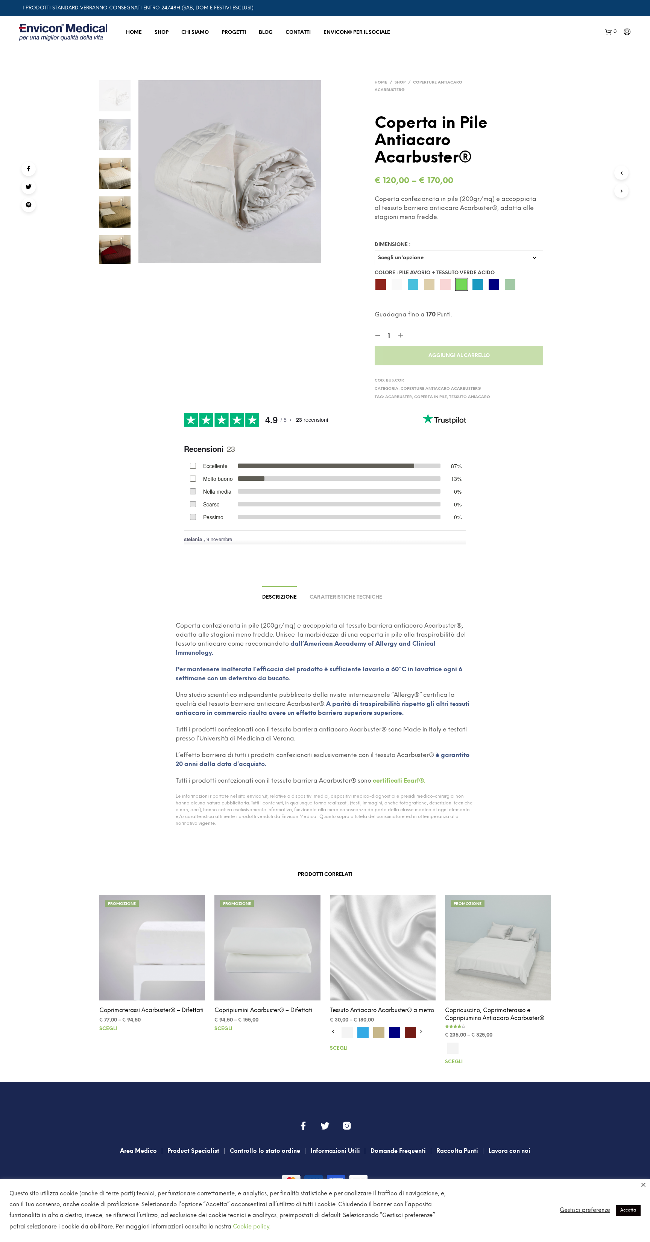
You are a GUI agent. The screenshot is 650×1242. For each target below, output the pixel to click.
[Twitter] (28, 187)
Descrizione (279, 597)
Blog (266, 32)
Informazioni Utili (335, 1151)
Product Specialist (193, 1151)
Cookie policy (251, 1227)
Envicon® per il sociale (356, 32)
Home (134, 32)
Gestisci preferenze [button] (585, 1210)
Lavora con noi (509, 1151)
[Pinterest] (28, 205)
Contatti (298, 32)
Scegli (108, 1028)
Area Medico (138, 1151)
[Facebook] (28, 169)
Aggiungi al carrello (459, 355)
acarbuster (398, 397)
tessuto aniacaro (469, 397)
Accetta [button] (628, 1210)
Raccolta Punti (457, 1151)
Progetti (234, 32)
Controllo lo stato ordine (265, 1151)
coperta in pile (430, 397)
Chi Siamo (195, 32)
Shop (162, 32)
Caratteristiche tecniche (346, 597)
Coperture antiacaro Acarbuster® (441, 389)
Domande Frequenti (398, 1151)
